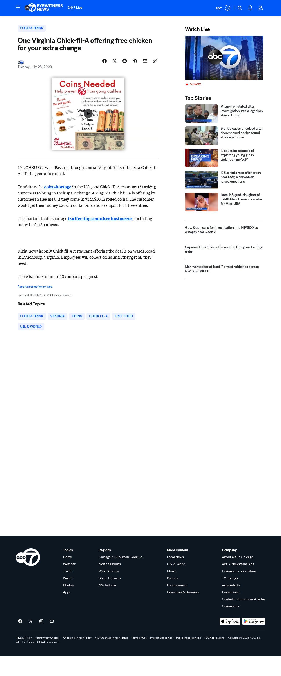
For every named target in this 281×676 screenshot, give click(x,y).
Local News (175, 557)
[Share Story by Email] (145, 61)
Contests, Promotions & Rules (243, 599)
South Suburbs (110, 578)
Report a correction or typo (35, 287)
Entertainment (177, 585)
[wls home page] (28, 557)
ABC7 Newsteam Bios (238, 564)
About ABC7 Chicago (237, 557)
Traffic (67, 571)
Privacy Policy (24, 637)
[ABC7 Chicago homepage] (43, 8)
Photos (68, 585)
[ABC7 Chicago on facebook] (20, 621)
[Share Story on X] (114, 61)
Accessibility (231, 585)
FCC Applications (214, 637)
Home (67, 557)
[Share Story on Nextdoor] (135, 61)
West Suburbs (109, 571)
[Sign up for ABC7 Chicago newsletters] (51, 621)
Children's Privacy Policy (77, 637)
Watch (67, 578)
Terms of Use (139, 637)
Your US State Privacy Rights (111, 637)
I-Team (172, 571)
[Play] (224, 58)
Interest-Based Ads (161, 637)
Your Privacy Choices (47, 637)
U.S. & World (176, 564)
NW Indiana (107, 585)
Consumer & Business (183, 592)
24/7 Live (75, 7)
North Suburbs (110, 564)
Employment (231, 592)
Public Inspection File (188, 637)
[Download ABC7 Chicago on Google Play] (253, 621)
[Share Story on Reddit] (124, 61)
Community (230, 606)
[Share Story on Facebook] (104, 61)
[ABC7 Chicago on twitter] (30, 621)
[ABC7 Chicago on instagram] (41, 621)
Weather (69, 564)
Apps (66, 592)
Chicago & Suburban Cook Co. (121, 557)
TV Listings (230, 578)
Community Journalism (239, 571)
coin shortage (57, 186)
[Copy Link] (155, 61)
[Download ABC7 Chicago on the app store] (230, 621)
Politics (172, 578)
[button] (18, 7)
